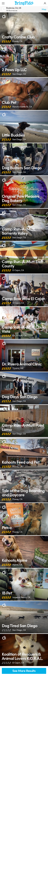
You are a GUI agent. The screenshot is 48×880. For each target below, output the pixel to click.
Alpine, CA (17, 564)
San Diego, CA (19, 74)
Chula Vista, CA (19, 335)
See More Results (24, 671)
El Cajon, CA (18, 270)
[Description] (4, 16)
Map (44, 9)
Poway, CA (17, 41)
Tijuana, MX (17, 368)
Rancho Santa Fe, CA (22, 106)
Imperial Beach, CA (21, 597)
